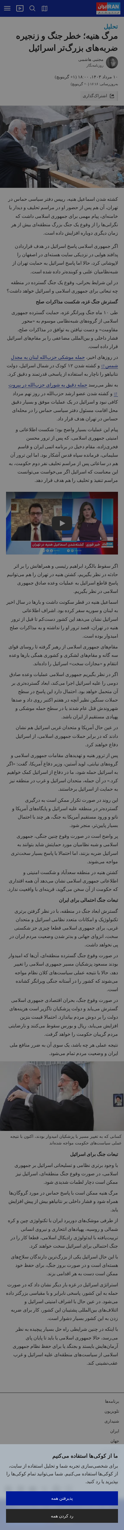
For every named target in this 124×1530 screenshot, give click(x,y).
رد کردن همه (62, 1516)
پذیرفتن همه (62, 1498)
